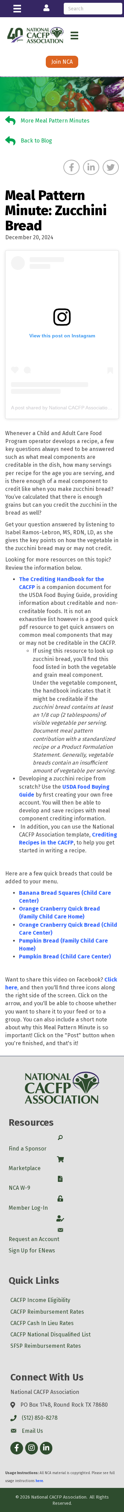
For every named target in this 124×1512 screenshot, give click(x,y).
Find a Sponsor (27, 1148)
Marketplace (25, 1168)
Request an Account (34, 1239)
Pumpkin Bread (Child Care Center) (65, 956)
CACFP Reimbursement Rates (47, 1312)
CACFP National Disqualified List (50, 1334)
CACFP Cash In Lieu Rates (42, 1323)
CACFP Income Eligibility (40, 1300)
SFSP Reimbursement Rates (45, 1346)
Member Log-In (28, 1208)
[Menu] (17, 8)
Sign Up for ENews (32, 1250)
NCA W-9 (19, 1188)
